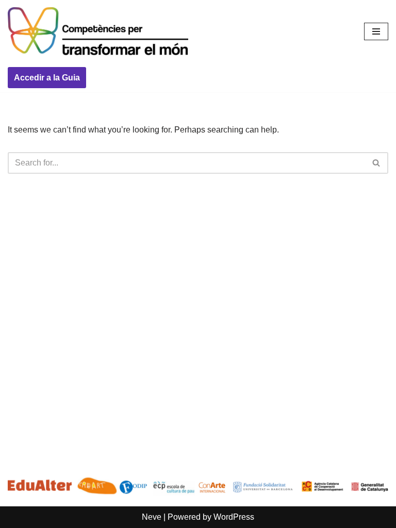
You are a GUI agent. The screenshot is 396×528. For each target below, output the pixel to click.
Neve (151, 517)
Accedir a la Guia (47, 77)
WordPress (233, 517)
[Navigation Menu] (376, 31)
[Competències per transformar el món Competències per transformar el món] (98, 31)
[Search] (376, 163)
